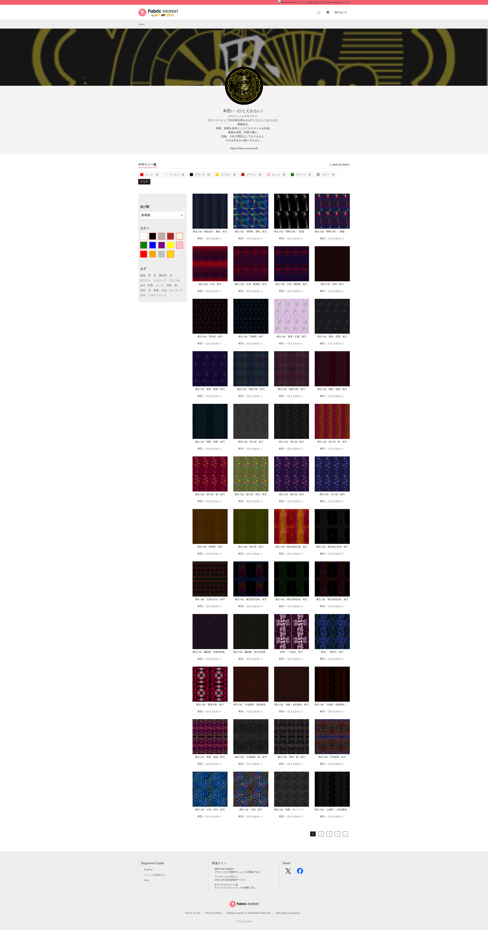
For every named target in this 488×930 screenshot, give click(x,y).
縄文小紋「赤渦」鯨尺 (332, 284)
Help (146, 880)
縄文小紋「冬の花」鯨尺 (332, 494)
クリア (144, 181)
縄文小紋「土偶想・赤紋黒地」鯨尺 (332, 704)
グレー (326, 174)
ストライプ (176, 290)
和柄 (169, 285)
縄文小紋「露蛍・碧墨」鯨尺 (332, 336)
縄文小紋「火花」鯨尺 (210, 284)
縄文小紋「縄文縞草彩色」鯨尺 (291, 599)
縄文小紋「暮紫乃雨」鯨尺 (291, 389)
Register (148, 869)
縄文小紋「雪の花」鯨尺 (291, 441)
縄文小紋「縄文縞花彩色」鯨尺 (332, 599)
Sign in (342, 12)
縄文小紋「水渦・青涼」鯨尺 (210, 809)
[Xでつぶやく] (288, 872)
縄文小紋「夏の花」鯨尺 (291, 494)
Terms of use (192, 912)
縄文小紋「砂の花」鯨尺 (250, 441)
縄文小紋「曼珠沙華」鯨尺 (210, 704)
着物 (156, 290)
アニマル (174, 280)
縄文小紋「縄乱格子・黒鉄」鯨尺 (210, 231)
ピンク (276, 174)
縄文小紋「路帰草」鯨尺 (210, 546)
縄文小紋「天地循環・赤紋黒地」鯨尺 (250, 704)
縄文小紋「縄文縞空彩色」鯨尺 (251, 599)
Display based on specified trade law (248, 912)
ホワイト (145, 280)
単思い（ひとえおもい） (210, 238)
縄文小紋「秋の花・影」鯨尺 (332, 441)
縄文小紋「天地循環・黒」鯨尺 (251, 757)
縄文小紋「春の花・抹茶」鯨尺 (251, 494)
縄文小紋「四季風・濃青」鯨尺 (251, 231)
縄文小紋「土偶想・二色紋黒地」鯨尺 (332, 809)
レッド (149, 174)
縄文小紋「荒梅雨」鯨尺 (250, 336)
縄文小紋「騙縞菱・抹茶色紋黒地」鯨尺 (250, 652)
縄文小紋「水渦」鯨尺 (250, 809)
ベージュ (174, 174)
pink (142, 285)
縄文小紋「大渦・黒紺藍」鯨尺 (291, 284)
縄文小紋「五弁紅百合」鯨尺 (210, 599)
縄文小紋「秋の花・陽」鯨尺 (210, 494)
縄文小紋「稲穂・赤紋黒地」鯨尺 (291, 704)
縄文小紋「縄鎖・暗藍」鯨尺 (210, 441)
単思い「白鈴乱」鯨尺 (291, 652)
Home (141, 24)
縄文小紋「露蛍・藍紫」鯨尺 (210, 389)
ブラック (200, 174)
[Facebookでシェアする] (300, 872)
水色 (164, 290)
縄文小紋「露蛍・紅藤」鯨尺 (291, 336)
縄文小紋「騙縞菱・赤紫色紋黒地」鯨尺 (210, 652)
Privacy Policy (213, 912)
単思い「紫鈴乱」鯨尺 (332, 652)
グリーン (301, 174)
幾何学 (163, 275)
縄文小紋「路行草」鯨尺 (250, 546)
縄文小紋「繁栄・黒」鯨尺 (291, 757)
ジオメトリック (157, 295)
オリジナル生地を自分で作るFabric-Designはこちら (323, 2)
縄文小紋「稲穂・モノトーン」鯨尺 (291, 809)
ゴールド (226, 174)
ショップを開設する (154, 875)
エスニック (160, 280)
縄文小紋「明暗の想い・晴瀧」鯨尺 (332, 231)
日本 (142, 295)
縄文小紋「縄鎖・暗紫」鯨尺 (332, 389)
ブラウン (251, 174)
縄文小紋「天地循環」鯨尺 (332, 757)
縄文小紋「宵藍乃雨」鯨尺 (251, 389)
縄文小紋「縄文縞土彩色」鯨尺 (332, 546)
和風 (150, 285)
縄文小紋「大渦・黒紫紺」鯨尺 (251, 284)
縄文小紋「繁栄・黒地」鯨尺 (210, 757)
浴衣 (142, 290)
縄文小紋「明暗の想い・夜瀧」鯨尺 (291, 231)
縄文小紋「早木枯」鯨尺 (210, 336)
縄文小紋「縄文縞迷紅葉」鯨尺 (291, 546)
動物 (142, 275)
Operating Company (287, 912)
